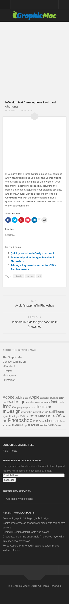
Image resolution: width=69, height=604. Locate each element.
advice (19, 397)
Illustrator (43, 407)
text (39, 276)
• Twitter (7, 370)
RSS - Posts (10, 450)
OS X (60, 415)
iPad (51, 412)
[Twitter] (24, 594)
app (26, 398)
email (29, 402)
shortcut (30, 276)
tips (25, 425)
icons (32, 407)
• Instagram (9, 375)
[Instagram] (44, 594)
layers (5, 416)
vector (43, 425)
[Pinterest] (31, 594)
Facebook (45, 402)
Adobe (9, 397)
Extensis (36, 402)
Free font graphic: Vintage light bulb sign (25, 518)
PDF (5, 421)
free (7, 406)
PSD (35, 421)
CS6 (9, 402)
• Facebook (9, 366)
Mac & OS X (28, 416)
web (60, 425)
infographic (26, 412)
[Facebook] (18, 594)
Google (16, 407)
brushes (54, 397)
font (54, 402)
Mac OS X (46, 416)
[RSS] (50, 594)
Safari (41, 421)
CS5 (4, 402)
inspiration (38, 411)
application (44, 398)
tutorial (33, 425)
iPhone (58, 411)
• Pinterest (9, 379)
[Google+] (37, 594)
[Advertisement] (34, 58)
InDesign (10, 110)
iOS (46, 412)
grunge (24, 407)
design (18, 401)
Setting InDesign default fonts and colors (26, 531)
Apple (34, 397)
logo (16, 416)
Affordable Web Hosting (19, 498)
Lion (11, 416)
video (52, 425)
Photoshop (20, 420)
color (61, 397)
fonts (61, 402)
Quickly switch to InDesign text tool (32, 253)
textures (17, 425)
